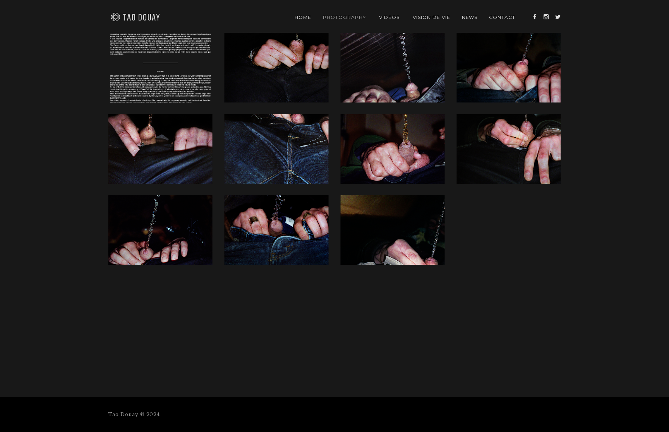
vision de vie (431, 17)
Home (303, 17)
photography (344, 17)
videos (389, 17)
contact (502, 17)
